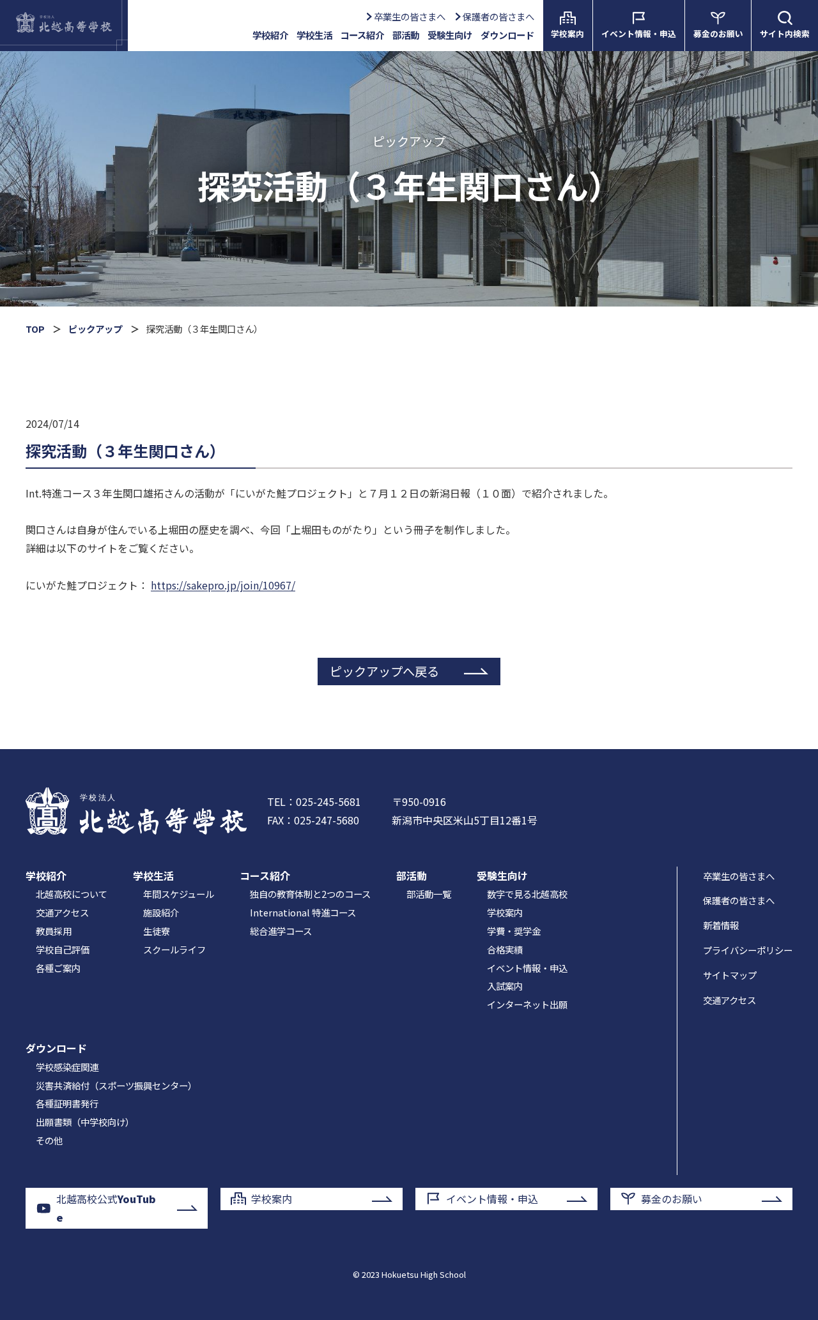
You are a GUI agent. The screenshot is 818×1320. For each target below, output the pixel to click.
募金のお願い (671, 1198)
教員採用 (54, 930)
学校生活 (153, 875)
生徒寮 (156, 930)
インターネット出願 (527, 1004)
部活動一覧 (428, 893)
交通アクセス (62, 912)
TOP (35, 328)
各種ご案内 (58, 968)
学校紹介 (46, 875)
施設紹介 (161, 912)
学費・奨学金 (514, 930)
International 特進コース (303, 912)
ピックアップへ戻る (384, 671)
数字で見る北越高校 (527, 893)
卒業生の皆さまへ (409, 16)
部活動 (405, 35)
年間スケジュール (178, 893)
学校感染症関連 (67, 1066)
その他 (49, 1140)
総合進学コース (281, 930)
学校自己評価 (62, 949)
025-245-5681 (328, 801)
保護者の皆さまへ (498, 16)
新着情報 (721, 925)
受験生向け (502, 875)
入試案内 (505, 985)
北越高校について (71, 893)
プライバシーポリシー (747, 950)
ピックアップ (95, 328)
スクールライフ (174, 949)
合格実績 (505, 949)
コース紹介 (265, 875)
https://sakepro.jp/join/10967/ (223, 585)
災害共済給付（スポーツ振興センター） (116, 1085)
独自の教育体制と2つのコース (310, 893)
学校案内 (505, 912)
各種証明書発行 (67, 1103)
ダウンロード (56, 1048)
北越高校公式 (106, 1208)
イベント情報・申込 (527, 968)
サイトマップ (730, 975)
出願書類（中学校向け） (85, 1121)
